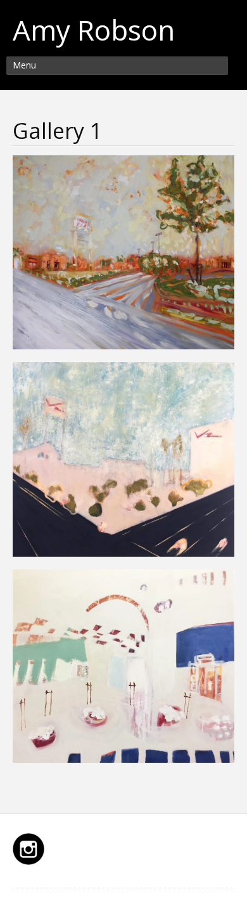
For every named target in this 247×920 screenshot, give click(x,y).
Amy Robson (94, 30)
